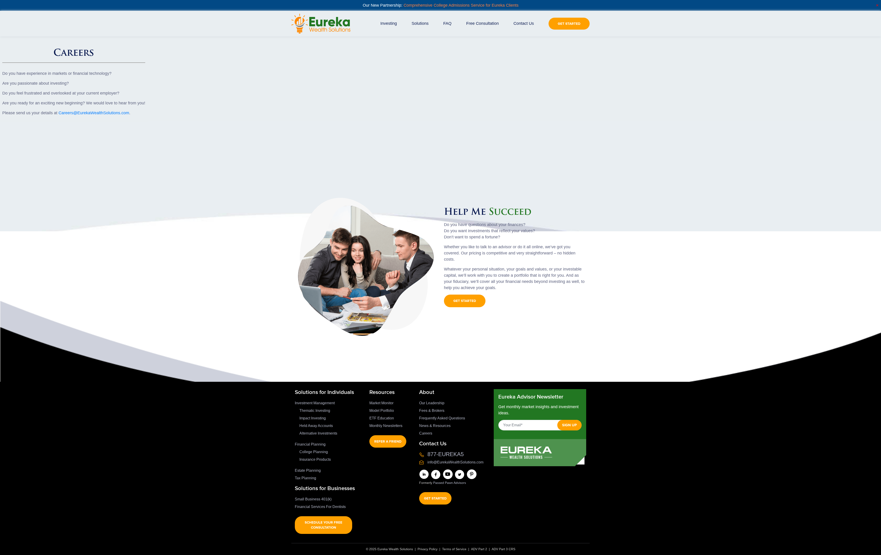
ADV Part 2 (479, 549)
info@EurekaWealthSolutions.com (455, 462)
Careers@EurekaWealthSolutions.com (94, 113)
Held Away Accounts (316, 426)
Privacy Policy (428, 549)
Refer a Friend (387, 441)
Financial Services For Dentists (320, 507)
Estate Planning (308, 470)
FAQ (447, 23)
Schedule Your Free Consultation (323, 525)
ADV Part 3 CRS (503, 549)
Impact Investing (312, 418)
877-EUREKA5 (445, 454)
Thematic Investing (314, 411)
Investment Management (315, 403)
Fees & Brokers (431, 411)
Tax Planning (305, 478)
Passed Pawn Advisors (449, 483)
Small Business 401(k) (313, 499)
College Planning (313, 452)
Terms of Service (454, 549)
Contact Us (523, 23)
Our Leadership (431, 403)
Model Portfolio (381, 411)
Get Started (569, 23)
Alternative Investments (318, 433)
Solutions (420, 23)
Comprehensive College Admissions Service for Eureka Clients (461, 5)
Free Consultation (482, 23)
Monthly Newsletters (385, 426)
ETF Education (381, 418)
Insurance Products (315, 459)
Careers (425, 433)
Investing (388, 23)
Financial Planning (310, 444)
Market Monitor (381, 403)
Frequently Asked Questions (442, 418)
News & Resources (435, 426)
